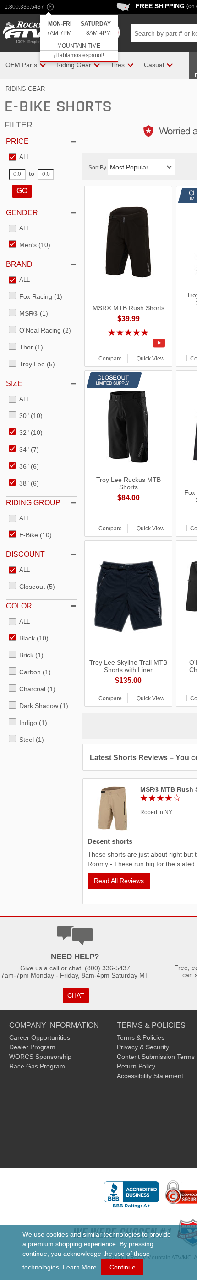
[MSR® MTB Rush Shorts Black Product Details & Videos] (128, 343)
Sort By (98, 167)
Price (17, 141)
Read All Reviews (119, 880)
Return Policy (136, 1066)
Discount (25, 554)
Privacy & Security (143, 1047)
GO (21, 191)
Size (14, 383)
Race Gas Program (37, 1066)
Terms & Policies (140, 1037)
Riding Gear (25, 88)
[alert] (79, 38)
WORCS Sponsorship (40, 1056)
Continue (122, 1267)
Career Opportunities (39, 1037)
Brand (19, 264)
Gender (22, 213)
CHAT (75, 995)
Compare (110, 358)
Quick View (150, 358)
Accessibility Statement (150, 1075)
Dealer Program (32, 1047)
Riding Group (33, 503)
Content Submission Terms (156, 1056)
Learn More (80, 1267)
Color (19, 606)
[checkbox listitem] (19, 157)
